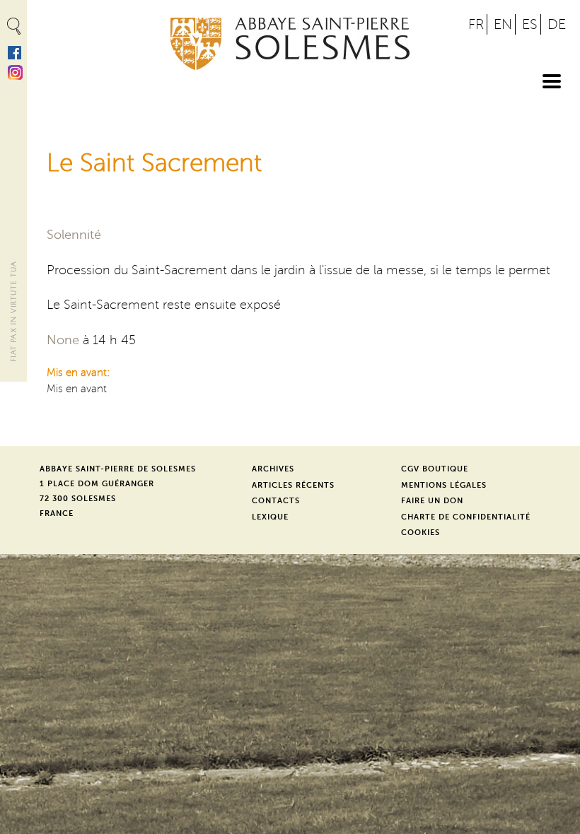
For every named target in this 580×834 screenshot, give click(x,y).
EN (503, 24)
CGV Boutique (434, 469)
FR (476, 24)
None (63, 340)
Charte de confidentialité (465, 517)
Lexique (270, 517)
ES (530, 24)
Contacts (276, 501)
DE (556, 24)
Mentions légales (444, 485)
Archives (273, 469)
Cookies (420, 532)
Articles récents (293, 485)
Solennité (74, 235)
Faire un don (432, 501)
